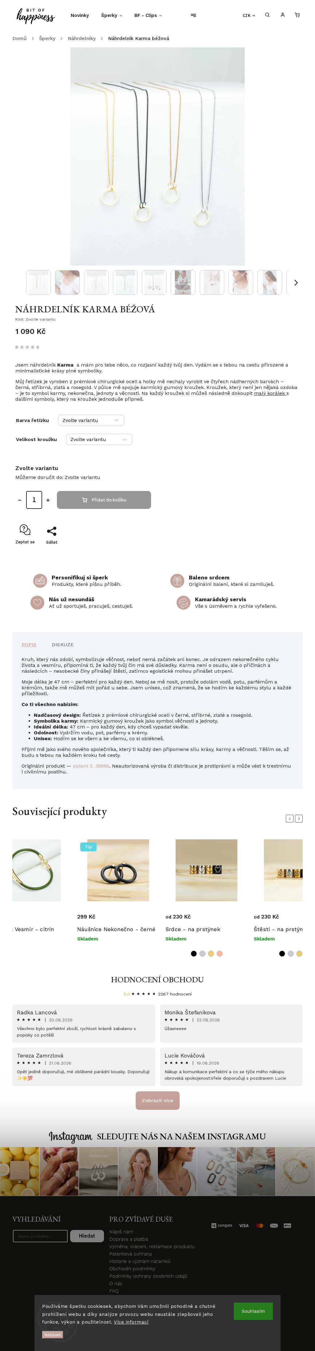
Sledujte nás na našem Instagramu (181, 1136)
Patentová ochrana (130, 1254)
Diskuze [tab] (63, 644)
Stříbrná (202, 954)
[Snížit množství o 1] (19, 500)
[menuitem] (83, 15)
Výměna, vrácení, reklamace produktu (152, 1246)
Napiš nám (121, 1232)
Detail (84, 911)
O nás (115, 1283)
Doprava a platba (128, 1239)
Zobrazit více (157, 1100)
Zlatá (211, 954)
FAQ (114, 1291)
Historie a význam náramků (139, 1261)
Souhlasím (253, 1311)
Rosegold (220, 954)
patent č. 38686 (91, 766)
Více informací (131, 1322)
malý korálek (270, 393)
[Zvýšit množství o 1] (48, 500)
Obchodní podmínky (132, 1269)
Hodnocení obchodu (157, 979)
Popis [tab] (29, 644)
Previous (290, 819)
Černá (194, 954)
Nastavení (53, 1335)
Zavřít (279, 553)
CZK (247, 15)
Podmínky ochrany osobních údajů (148, 1276)
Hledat (87, 1236)
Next (300, 819)
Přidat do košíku (109, 500)
